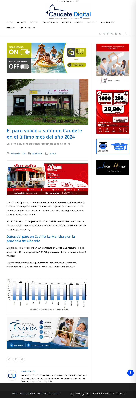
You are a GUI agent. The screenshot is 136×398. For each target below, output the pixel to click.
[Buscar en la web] (126, 33)
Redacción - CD (17, 153)
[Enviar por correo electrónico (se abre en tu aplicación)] (120, 33)
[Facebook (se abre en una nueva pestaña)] (104, 33)
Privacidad (96, 393)
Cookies (87, 393)
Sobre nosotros (76, 393)
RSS (71, 395)
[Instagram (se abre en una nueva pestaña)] (108, 33)
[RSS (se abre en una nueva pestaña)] (116, 33)
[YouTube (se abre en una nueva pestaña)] (112, 33)
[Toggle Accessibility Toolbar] (130, 372)
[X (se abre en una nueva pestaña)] (100, 33)
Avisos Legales (108, 393)
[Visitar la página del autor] (12, 375)
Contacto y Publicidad (83, 395)
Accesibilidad (121, 393)
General (52, 153)
